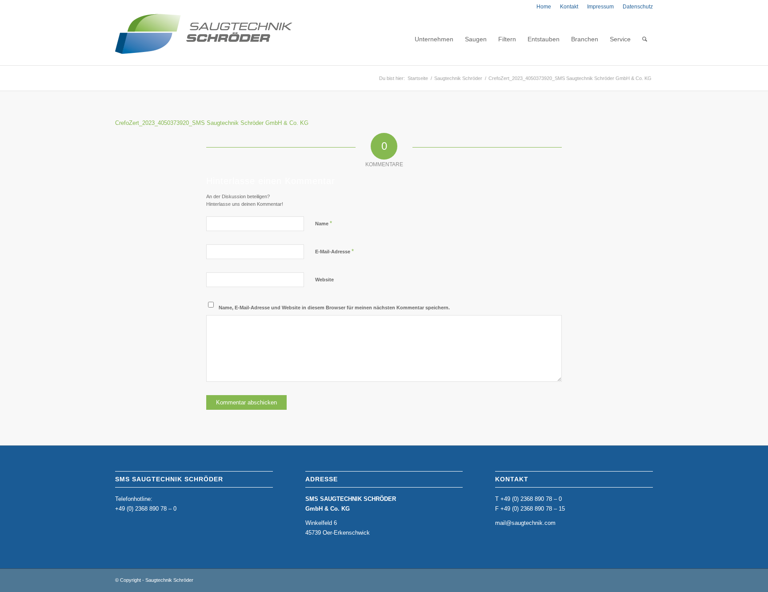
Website (324, 279)
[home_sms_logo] (203, 39)
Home (543, 7)
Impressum (600, 7)
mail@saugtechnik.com (525, 523)
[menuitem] (544, 6)
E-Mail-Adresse (334, 251)
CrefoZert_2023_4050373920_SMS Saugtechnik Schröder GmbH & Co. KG (211, 123)
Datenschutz (638, 7)
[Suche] (644, 39)
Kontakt (569, 7)
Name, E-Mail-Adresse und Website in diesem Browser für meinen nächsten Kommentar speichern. (334, 307)
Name (323, 223)
